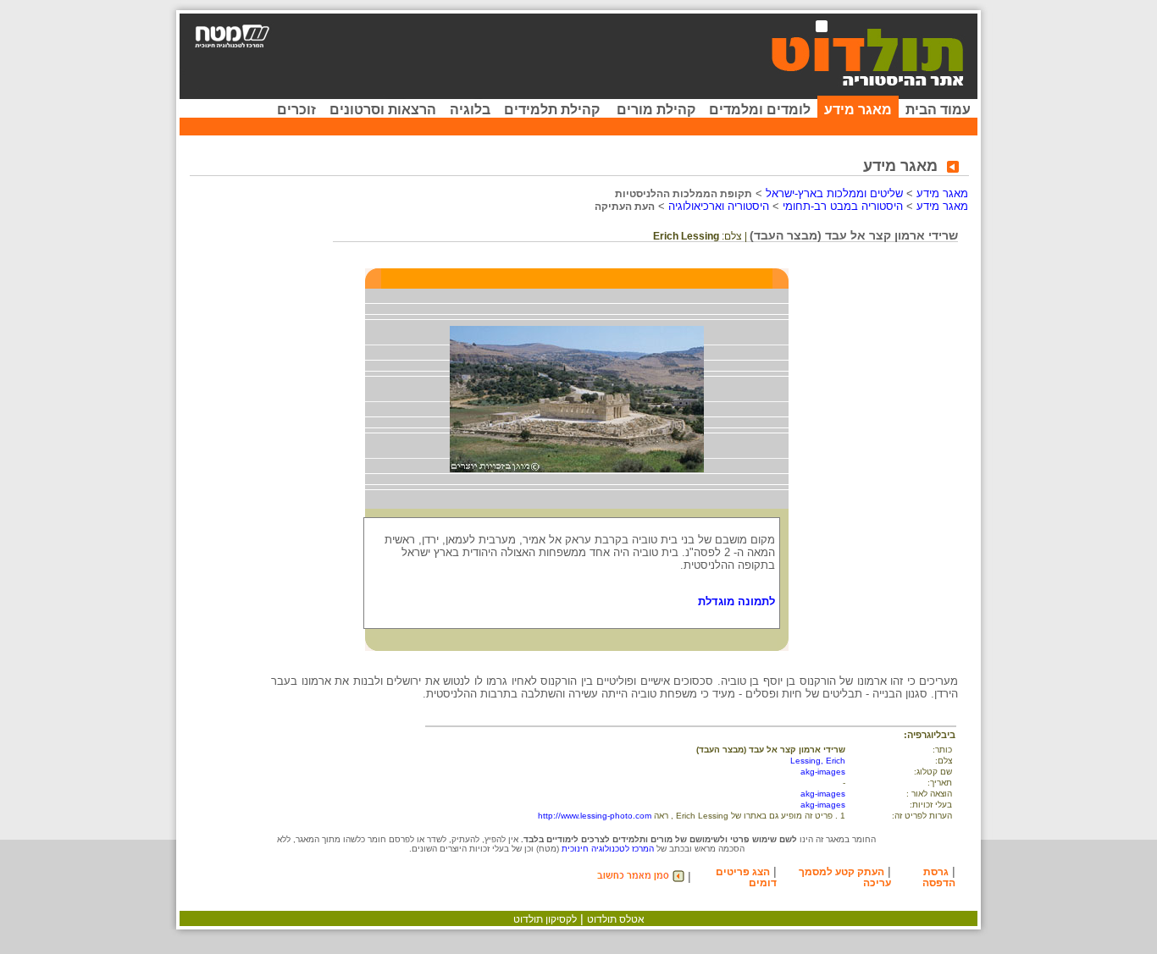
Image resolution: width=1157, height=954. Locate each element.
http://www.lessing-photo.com (594, 815)
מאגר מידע (858, 109)
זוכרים (296, 109)
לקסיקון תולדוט (545, 919)
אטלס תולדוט (616, 919)
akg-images (822, 771)
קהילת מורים (656, 109)
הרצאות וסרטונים (382, 109)
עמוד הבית (938, 109)
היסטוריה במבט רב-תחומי (843, 206)
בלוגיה (470, 109)
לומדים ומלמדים (760, 109)
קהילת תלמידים (552, 109)
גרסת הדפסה (938, 877)
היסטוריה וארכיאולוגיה (718, 206)
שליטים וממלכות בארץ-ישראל (834, 193)
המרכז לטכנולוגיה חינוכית (608, 848)
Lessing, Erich (817, 760)
